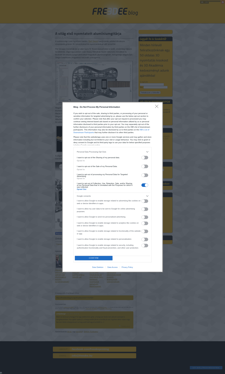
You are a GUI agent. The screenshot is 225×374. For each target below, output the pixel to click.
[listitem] (112, 151)
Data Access (112, 267)
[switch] (144, 157)
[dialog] (112, 187)
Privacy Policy (127, 267)
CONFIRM (94, 258)
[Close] (157, 107)
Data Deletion (97, 267)
